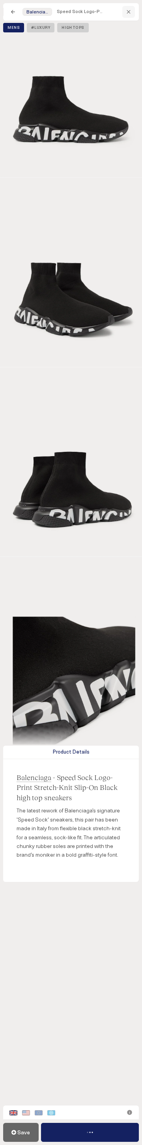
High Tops (73, 27)
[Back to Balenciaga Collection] (128, 12)
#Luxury (40, 27)
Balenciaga (34, 777)
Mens (13, 27)
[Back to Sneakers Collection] (13, 12)
